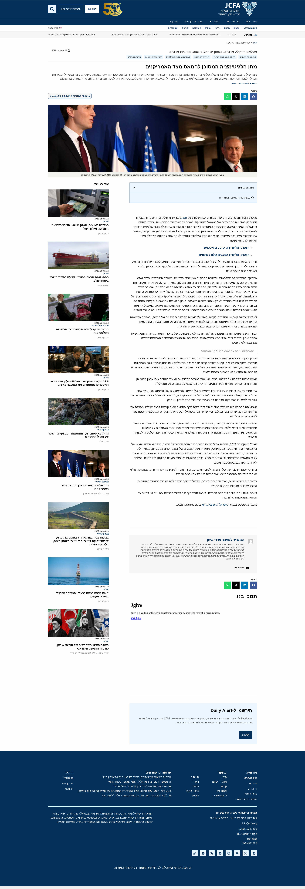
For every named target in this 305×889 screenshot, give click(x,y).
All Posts (239, 567)
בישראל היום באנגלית (215, 504)
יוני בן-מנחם (103, 337)
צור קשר (173, 21)
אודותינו (235, 21)
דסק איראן (103, 233)
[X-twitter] (245, 853)
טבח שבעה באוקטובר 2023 (178, 57)
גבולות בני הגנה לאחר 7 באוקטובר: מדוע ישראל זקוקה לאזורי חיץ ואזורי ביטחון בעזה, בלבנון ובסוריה (81, 541)
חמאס (197, 52)
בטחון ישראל (213, 52)
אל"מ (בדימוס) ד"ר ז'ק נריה (83, 653)
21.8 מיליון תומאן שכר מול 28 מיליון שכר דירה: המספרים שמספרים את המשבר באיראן (79, 383)
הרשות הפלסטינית (100, 325)
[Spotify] (203, 853)
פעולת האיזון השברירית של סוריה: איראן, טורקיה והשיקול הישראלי (82, 646)
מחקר (216, 21)
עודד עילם (103, 441)
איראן (106, 221)
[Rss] (212, 853)
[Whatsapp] (195, 853)
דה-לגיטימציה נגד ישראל (224, 57)
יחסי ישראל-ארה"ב (153, 57)
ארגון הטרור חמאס (248, 57)
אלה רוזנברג (102, 285)
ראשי (255, 43)
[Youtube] (237, 853)
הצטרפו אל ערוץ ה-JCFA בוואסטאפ (226, 247)
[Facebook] (254, 853)
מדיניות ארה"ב (180, 52)
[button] (253, 96)
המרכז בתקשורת (193, 21)
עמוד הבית (251, 21)
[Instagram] (228, 853)
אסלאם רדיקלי (246, 52)
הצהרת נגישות (249, 843)
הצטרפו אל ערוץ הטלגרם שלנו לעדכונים (224, 254)
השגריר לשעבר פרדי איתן (244, 83)
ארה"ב (229, 52)
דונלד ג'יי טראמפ (201, 57)
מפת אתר (252, 839)
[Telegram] (220, 853)
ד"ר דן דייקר (103, 549)
